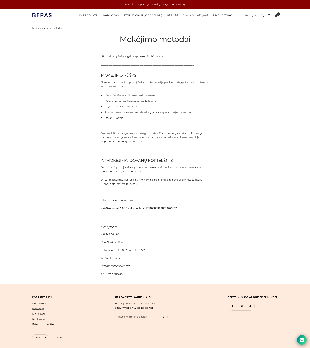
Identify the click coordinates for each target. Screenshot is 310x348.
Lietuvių (248, 15)
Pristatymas (39, 303)
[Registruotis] (163, 317)
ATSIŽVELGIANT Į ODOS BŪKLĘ (143, 15)
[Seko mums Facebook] (232, 306)
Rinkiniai (172, 15)
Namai (36, 28)
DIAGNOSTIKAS (222, 15)
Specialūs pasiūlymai (195, 15)
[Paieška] (262, 15)
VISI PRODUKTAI (88, 15)
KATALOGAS (111, 15)
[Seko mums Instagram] (241, 306)
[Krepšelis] (276, 15)
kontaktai (38, 308)
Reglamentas (40, 319)
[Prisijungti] (269, 15)
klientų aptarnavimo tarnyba (118, 183)
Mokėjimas (38, 313)
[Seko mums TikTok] (250, 306)
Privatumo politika (43, 324)
